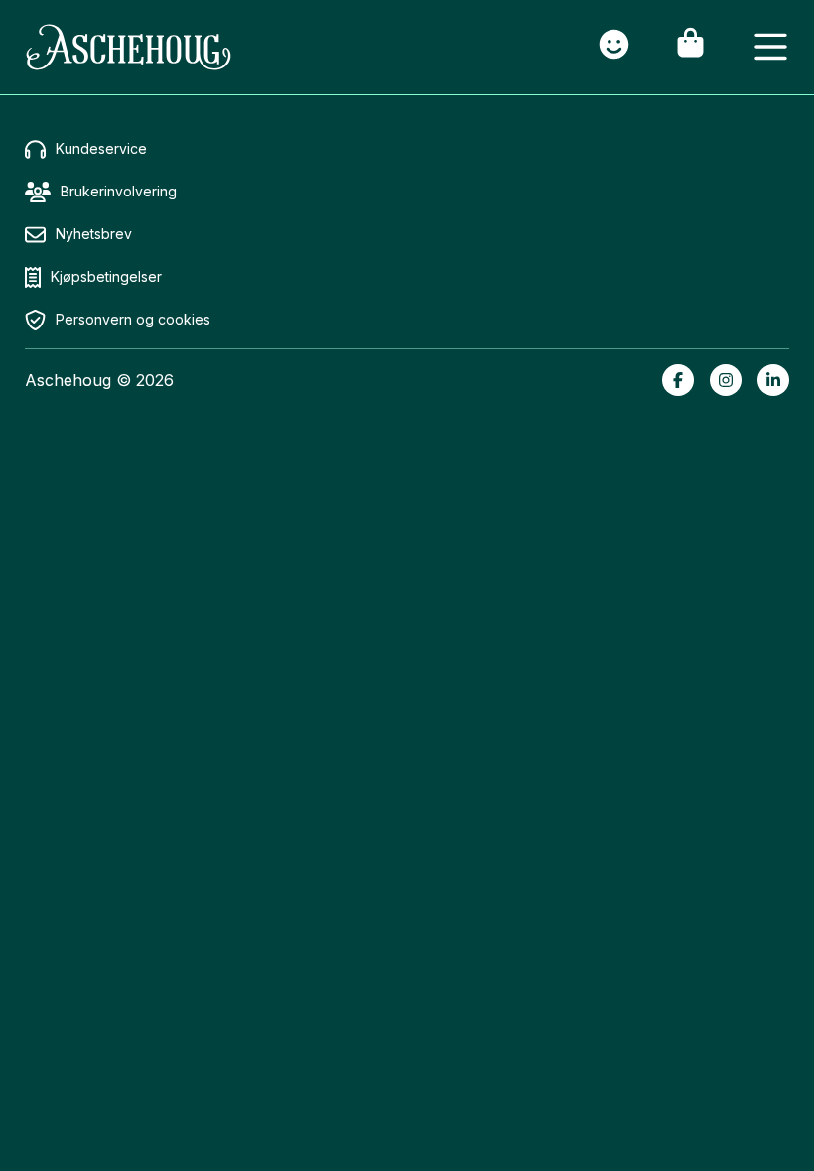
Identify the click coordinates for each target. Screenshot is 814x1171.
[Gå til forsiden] (128, 47)
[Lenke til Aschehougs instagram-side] (726, 380)
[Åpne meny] (770, 47)
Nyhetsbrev (94, 233)
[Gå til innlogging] (614, 47)
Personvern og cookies (133, 319)
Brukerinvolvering (119, 191)
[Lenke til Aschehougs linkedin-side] (773, 380)
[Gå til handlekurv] (690, 47)
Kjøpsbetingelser (106, 276)
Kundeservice (101, 148)
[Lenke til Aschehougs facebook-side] (678, 380)
